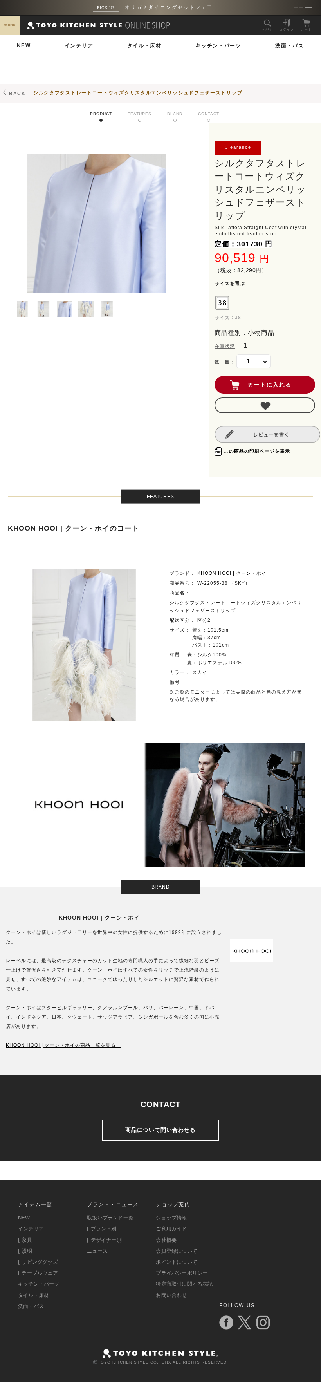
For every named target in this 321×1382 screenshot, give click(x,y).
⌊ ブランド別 (101, 1229)
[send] (265, 405)
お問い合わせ (171, 1295)
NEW (24, 46)
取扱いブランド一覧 (110, 1218)
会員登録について (176, 1251)
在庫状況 (225, 346)
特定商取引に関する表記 (184, 1284)
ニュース (97, 1251)
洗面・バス (289, 46)
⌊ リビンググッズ (38, 1262)
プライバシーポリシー (181, 1273)
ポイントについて (176, 1262)
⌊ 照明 (25, 1251)
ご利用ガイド (171, 1229)
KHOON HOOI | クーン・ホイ (232, 573)
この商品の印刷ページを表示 (257, 451)
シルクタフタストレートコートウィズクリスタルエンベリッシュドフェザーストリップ (137, 93)
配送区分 (180, 620)
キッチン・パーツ (218, 46)
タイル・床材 (144, 46)
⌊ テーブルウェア (38, 1273)
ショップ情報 (171, 1218)
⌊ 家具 (25, 1240)
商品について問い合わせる (160, 1130)
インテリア (79, 46)
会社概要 (166, 1240)
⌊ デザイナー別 (104, 1240)
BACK (17, 93)
